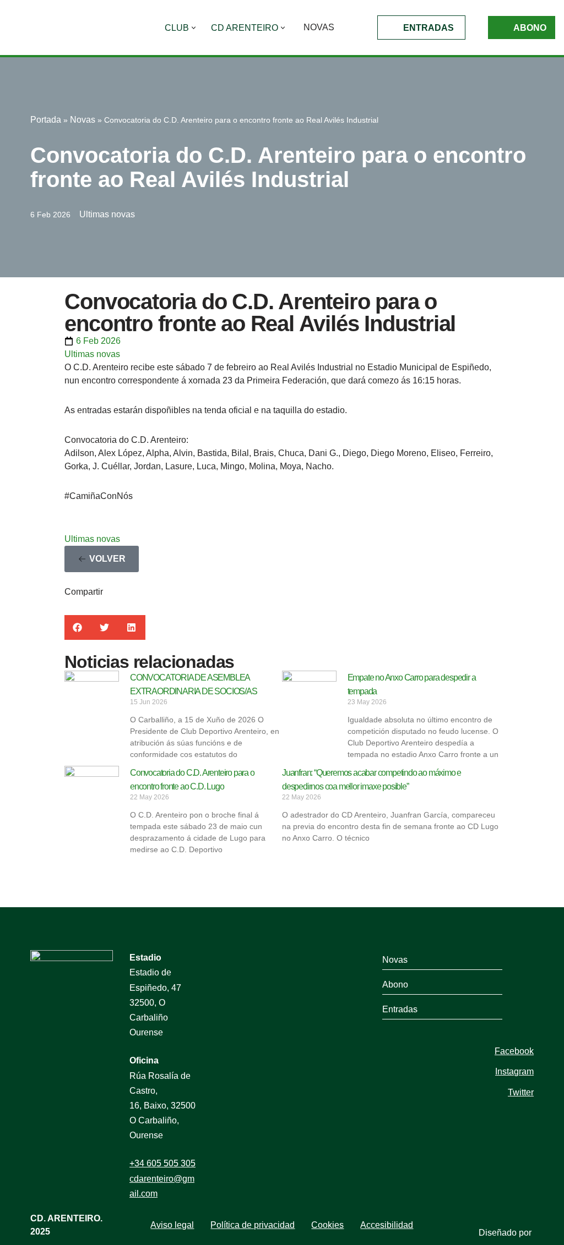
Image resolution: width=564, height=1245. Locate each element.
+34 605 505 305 (162, 1163)
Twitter (521, 1092)
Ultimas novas (107, 214)
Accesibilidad (386, 1225)
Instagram (514, 1071)
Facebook (514, 1051)
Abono (529, 27)
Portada (45, 119)
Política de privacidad (252, 1225)
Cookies (327, 1225)
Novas (318, 27)
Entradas (428, 27)
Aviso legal (172, 1225)
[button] (194, 28)
